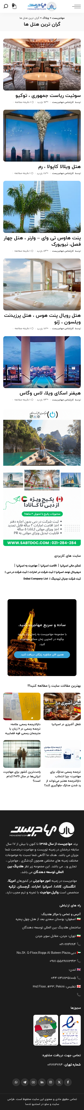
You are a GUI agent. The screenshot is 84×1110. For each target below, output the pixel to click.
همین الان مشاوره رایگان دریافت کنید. (42, 654)
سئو (46, 1104)
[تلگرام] (25, 1082)
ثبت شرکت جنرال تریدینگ (66, 579)
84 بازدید (41, 251)
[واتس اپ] (16, 1082)
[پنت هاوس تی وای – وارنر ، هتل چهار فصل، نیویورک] (42, 207)
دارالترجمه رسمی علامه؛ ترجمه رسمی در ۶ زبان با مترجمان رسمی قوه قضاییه (22, 728)
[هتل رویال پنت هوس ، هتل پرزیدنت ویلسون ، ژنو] (42, 284)
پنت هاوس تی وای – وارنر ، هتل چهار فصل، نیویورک (42, 241)
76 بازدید (41, 328)
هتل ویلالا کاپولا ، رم (59, 167)
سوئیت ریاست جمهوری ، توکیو (48, 95)
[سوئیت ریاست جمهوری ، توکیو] (42, 65)
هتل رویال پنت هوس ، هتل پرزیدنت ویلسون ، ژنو (42, 318)
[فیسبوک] (68, 1082)
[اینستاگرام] (50, 1082)
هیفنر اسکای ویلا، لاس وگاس (50, 393)
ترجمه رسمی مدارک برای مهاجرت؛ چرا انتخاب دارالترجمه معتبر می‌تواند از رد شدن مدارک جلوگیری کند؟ (62, 778)
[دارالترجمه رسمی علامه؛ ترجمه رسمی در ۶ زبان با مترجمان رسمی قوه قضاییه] (21, 706)
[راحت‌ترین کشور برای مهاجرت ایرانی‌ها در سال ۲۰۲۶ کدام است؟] (21, 754)
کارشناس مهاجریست (63, 102)
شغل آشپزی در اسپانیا (66, 724)
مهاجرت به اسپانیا (26, 566)
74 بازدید (41, 400)
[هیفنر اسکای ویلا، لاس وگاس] (42, 362)
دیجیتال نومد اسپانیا (68, 572)
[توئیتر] (59, 1082)
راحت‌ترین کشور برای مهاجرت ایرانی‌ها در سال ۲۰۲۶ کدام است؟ (21, 776)
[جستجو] (6, 6)
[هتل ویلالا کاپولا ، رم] (42, 136)
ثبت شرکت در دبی (16, 572)
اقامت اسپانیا (48, 566)
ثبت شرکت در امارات (41, 572)
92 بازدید (41, 102)
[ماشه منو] (75, 6)
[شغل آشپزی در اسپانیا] (62, 706)
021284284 (55, 1065)
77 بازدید (41, 173)
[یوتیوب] (33, 1082)
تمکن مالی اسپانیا (70, 566)
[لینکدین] (42, 1082)
